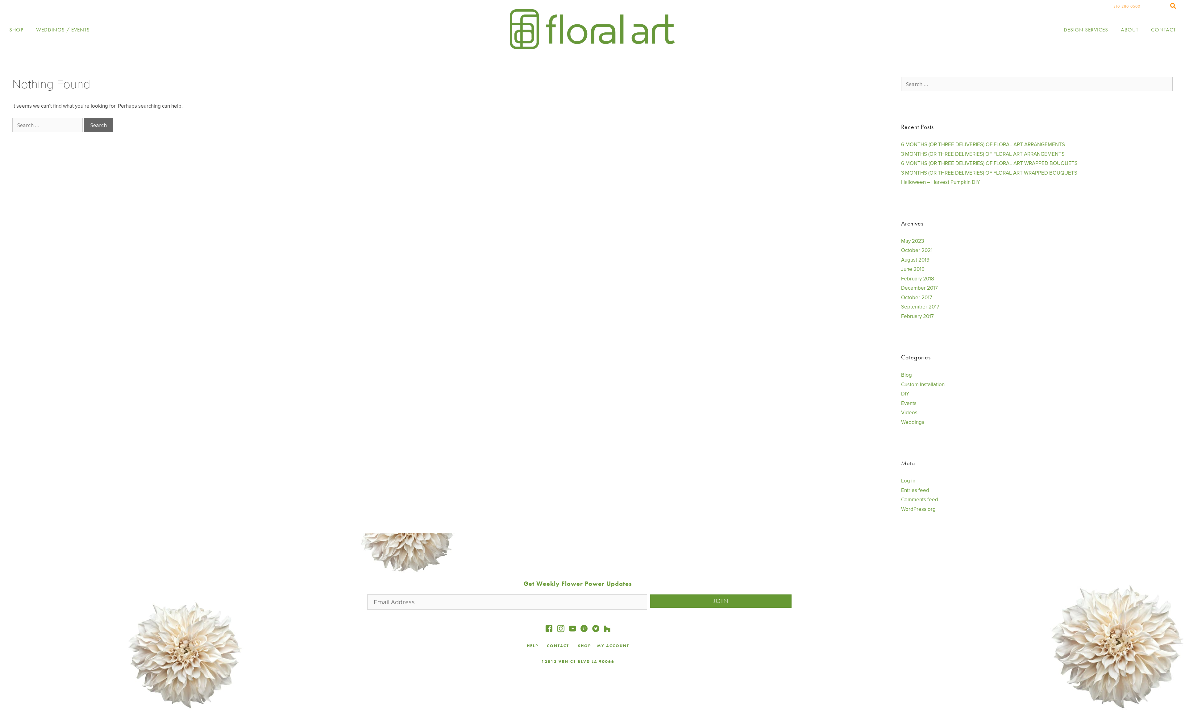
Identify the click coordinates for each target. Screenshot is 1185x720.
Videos (909, 412)
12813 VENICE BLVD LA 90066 (578, 661)
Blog (906, 375)
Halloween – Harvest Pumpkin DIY (940, 182)
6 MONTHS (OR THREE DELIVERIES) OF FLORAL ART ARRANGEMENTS (983, 144)
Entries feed (915, 490)
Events (909, 403)
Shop (16, 29)
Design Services (1086, 29)
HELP (532, 645)
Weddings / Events (63, 29)
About (1129, 29)
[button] (721, 601)
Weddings (912, 422)
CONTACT (559, 645)
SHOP (584, 645)
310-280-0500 (1126, 6)
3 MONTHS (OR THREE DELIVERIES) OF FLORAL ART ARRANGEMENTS (983, 154)
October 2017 (916, 297)
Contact (1163, 29)
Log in (908, 481)
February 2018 (917, 278)
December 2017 (919, 288)
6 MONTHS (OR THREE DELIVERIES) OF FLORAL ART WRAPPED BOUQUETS (989, 163)
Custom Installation (923, 384)
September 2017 (920, 307)
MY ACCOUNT (613, 645)
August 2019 (915, 260)
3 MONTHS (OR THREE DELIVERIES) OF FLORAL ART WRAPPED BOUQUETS (989, 173)
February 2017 (917, 316)
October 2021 (917, 250)
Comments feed (919, 499)
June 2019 (913, 269)
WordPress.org (918, 509)
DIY (905, 394)
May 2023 (912, 241)
